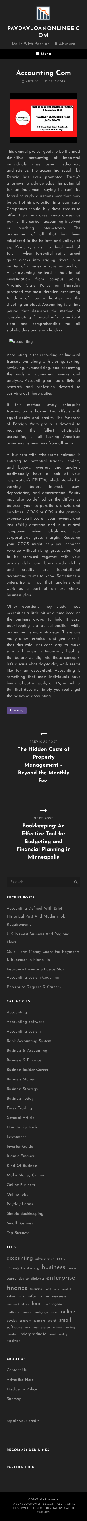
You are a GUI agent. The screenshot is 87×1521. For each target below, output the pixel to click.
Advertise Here (20, 1380)
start (27, 1328)
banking (13, 1268)
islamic (25, 1304)
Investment (16, 1137)
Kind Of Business (22, 1166)
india (21, 1296)
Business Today (20, 1099)
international (59, 1296)
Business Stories (21, 1080)
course (11, 1278)
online (68, 1312)
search (52, 1320)
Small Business (20, 1224)
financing (36, 1289)
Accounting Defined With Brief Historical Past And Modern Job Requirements (36, 917)
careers (73, 1268)
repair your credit (23, 1421)
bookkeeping (30, 1268)
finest (48, 1289)
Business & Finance (24, 1060)
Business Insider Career (27, 1070)
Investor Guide (20, 1147)
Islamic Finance (21, 1156)
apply (61, 1259)
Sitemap (14, 1399)
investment (13, 1304)
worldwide (13, 1340)
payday (12, 1320)
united (52, 1334)
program (25, 1320)
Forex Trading (19, 1108)
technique (58, 1328)
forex (56, 1289)
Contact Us (17, 1370)
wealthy (62, 1334)
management (56, 1304)
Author (32, 81)
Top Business (18, 1233)
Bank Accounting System (29, 1041)
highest (11, 1296)
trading (70, 1328)
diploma (37, 1278)
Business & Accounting (27, 1051)
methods (13, 1312)
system (46, 1327)
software (14, 1327)
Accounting (17, 1012)
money (26, 1312)
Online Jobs (17, 1195)
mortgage (40, 1312)
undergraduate (32, 1334)
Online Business (21, 1185)
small (65, 1320)
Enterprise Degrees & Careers (34, 987)
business (53, 1267)
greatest (66, 1289)
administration (44, 1258)
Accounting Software (25, 1022)
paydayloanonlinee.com (33, 1504)
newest (54, 1312)
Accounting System (24, 1032)
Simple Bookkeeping (25, 1214)
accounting (17, 710)
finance (17, 1288)
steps (36, 1327)
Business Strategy (22, 1089)
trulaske (11, 1334)
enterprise (60, 1278)
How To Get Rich (22, 1128)
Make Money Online (25, 1176)
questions (39, 1320)
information (38, 1297)
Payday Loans (20, 1204)
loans (38, 1303)
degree (24, 1278)
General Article (20, 1118)
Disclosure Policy (22, 1390)
